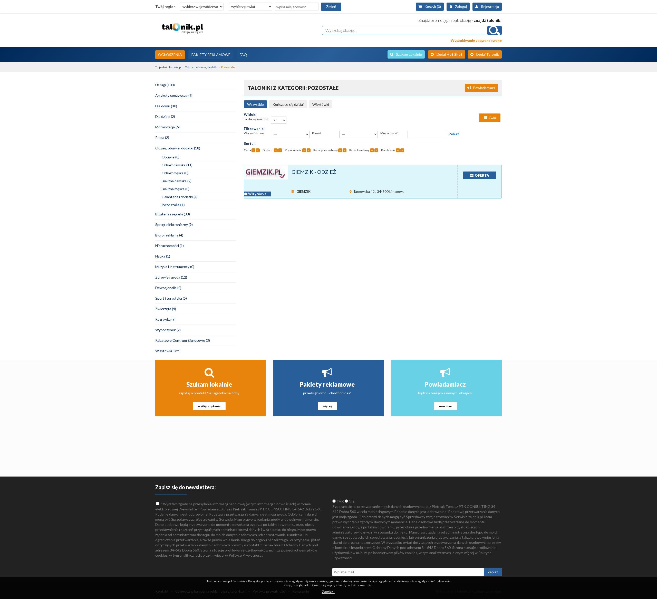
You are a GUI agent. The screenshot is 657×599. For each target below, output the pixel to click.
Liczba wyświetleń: (256, 119)
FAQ (243, 54)
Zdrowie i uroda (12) (171, 277)
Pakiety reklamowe (327, 384)
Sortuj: (250, 143)
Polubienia (388, 150)
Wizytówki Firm (167, 351)
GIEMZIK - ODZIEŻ (314, 172)
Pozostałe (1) (173, 205)
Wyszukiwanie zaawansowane (476, 40)
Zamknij (328, 592)
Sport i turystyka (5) (171, 298)
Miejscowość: (389, 133)
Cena (247, 150)
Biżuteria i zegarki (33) (172, 214)
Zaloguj (461, 6)
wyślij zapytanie (209, 406)
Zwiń (492, 118)
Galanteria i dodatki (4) (180, 197)
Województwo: (254, 133)
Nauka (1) (162, 256)
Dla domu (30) (166, 106)
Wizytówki (320, 104)
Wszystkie (255, 104)
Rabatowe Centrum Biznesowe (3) (182, 340)
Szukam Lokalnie (409, 54)
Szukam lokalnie (209, 384)
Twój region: (166, 6)
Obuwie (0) (170, 157)
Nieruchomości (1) (169, 245)
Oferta (482, 175)
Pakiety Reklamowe (210, 54)
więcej (327, 406)
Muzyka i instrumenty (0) (174, 266)
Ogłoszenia (170, 54)
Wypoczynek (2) (168, 330)
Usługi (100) (165, 85)
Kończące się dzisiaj (288, 104)
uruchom (445, 406)
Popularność (293, 150)
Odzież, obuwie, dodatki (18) (177, 148)
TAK (340, 501)
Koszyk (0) (432, 6)
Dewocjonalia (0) (168, 288)
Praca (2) (162, 137)
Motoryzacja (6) (167, 127)
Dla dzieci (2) (165, 116)
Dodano (268, 150)
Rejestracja (490, 6)
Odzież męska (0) (175, 173)
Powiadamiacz (484, 87)
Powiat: (317, 133)
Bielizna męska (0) (175, 189)
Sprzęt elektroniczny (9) (174, 224)
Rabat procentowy (325, 150)
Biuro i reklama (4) (169, 235)
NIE (351, 501)
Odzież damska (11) (177, 165)
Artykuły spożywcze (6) (173, 95)
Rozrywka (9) (165, 319)
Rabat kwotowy (359, 150)
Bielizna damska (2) (176, 181)
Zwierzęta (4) (165, 309)
